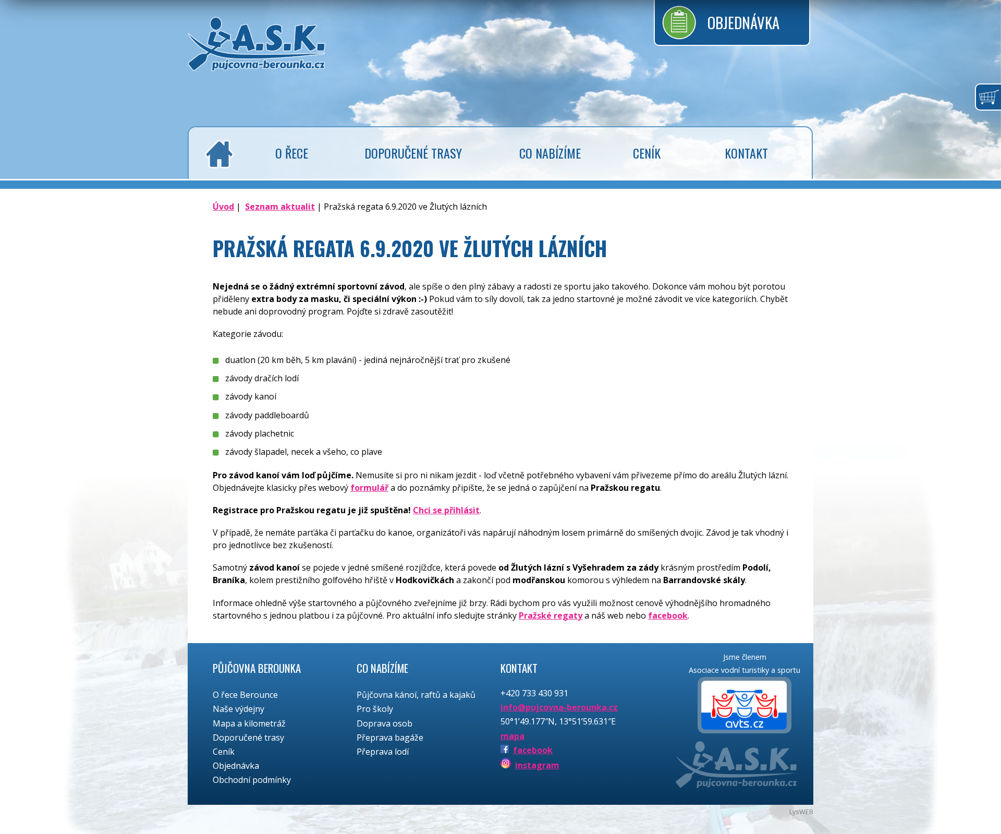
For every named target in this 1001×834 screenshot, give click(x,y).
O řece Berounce (245, 694)
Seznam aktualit (280, 206)
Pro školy (375, 709)
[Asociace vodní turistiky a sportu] (744, 706)
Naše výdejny (238, 709)
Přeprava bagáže (390, 737)
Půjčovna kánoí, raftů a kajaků (416, 694)
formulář (369, 487)
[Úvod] (217, 154)
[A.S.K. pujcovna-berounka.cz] (256, 63)
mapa (512, 736)
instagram (537, 765)
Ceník (224, 751)
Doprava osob (384, 723)
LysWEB (801, 811)
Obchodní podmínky (252, 779)
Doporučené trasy (248, 737)
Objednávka (743, 22)
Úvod (223, 206)
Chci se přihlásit (446, 510)
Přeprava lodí (383, 751)
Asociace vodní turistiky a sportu (744, 670)
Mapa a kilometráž (249, 723)
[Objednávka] (988, 97)
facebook (668, 615)
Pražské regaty (550, 615)
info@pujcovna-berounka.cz (559, 707)
